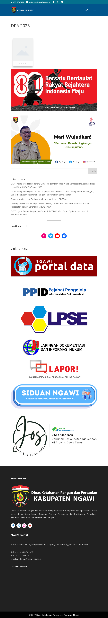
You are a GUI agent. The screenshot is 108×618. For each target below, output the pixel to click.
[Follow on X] (18, 525)
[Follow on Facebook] (13, 525)
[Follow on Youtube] (30, 525)
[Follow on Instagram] (24, 525)
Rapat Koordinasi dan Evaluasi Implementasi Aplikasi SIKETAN (39, 199)
